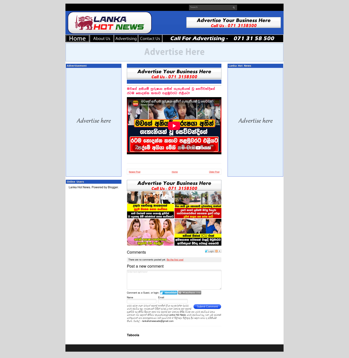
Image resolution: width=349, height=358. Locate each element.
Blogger (113, 187)
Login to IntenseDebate (168, 292)
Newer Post (134, 171)
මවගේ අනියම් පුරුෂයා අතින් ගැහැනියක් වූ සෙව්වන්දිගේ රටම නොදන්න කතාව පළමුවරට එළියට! (171, 91)
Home (175, 171)
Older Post (214, 171)
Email (161, 297)
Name (130, 297)
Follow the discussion (218, 251)
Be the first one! (175, 259)
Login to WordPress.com (189, 292)
